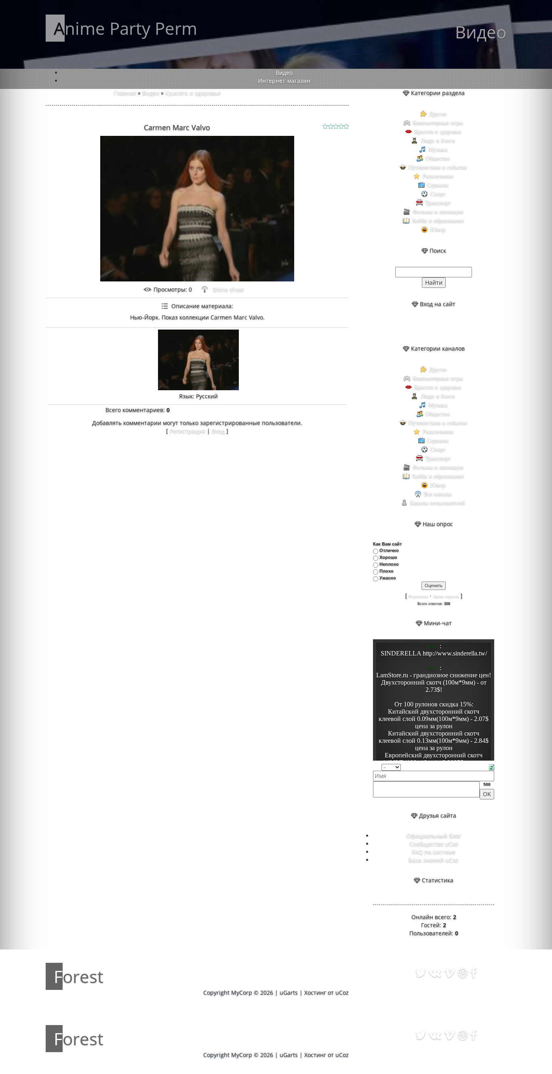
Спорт (437, 194)
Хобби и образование (438, 221)
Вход (218, 431)
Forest (78, 976)
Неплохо (389, 564)
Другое (438, 114)
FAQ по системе (433, 852)
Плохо (386, 571)
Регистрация (187, 431)
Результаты (418, 596)
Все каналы (437, 494)
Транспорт (438, 203)
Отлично (389, 550)
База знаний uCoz (434, 860)
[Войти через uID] (413, 326)
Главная (125, 93)
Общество (438, 158)
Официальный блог (434, 835)
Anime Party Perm (125, 28)
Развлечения (438, 176)
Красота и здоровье (193, 93)
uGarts (289, 992)
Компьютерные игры (438, 123)
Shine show (228, 289)
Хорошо (388, 557)
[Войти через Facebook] (440, 326)
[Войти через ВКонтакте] (427, 326)
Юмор (437, 229)
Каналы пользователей (437, 503)
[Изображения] (198, 360)
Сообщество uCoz (433, 844)
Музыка (437, 149)
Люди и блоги (438, 140)
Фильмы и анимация (438, 212)
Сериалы (437, 185)
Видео (150, 93)
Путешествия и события (438, 167)
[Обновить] (491, 766)
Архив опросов (446, 596)
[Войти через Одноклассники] (454, 326)
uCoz (342, 992)
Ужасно (387, 577)
